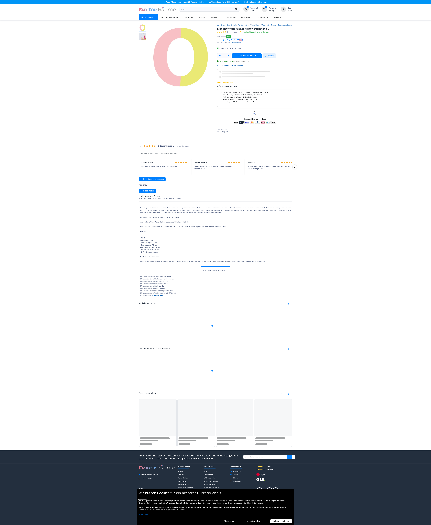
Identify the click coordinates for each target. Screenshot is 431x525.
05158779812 (147, 486)
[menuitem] (148, 17)
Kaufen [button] (270, 56)
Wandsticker (256, 25)
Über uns (181, 482)
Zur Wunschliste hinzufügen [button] (231, 66)
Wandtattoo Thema (269, 25)
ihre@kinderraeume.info (149, 482)
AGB (205, 479)
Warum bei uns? (183, 485)
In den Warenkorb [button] (248, 56)
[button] (234, 40)
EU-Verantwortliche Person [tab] (216, 278)
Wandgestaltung (243, 25)
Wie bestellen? (183, 488)
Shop (223, 25)
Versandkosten (236, 42)
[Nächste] (294, 174)
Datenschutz (208, 482)
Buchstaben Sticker (285, 25)
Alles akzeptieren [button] (281, 521)
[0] (246, 9)
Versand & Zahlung (211, 488)
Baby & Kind (231, 25)
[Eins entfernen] (220, 56)
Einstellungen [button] (230, 521)
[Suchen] (236, 9)
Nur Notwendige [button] (253, 521)
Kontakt (180, 479)
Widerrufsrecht (209, 485)
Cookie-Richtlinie (144, 514)
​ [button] (289, 464)
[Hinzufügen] (228, 56)
